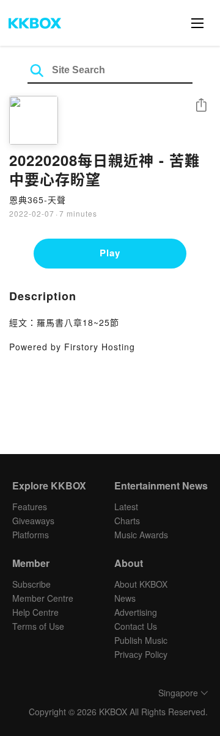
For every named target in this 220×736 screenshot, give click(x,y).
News (125, 598)
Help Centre (35, 612)
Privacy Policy (140, 654)
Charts (127, 520)
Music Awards (141, 535)
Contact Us (135, 626)
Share (201, 106)
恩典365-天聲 (37, 199)
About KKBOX (140, 584)
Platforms (30, 535)
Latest (126, 506)
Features (29, 506)
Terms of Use (38, 626)
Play (110, 252)
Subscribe (31, 584)
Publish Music (140, 640)
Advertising (135, 612)
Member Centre (42, 598)
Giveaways (33, 520)
